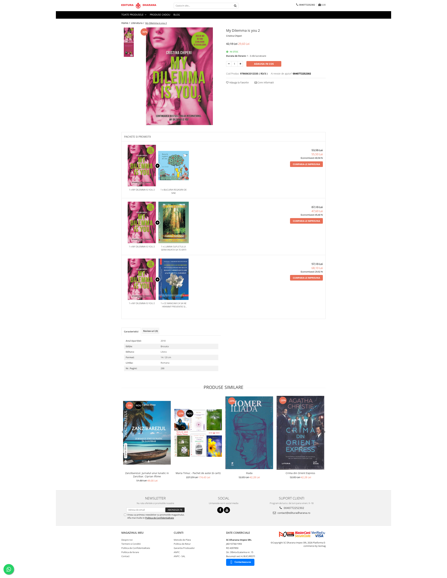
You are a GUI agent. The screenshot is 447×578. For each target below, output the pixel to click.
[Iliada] (249, 432)
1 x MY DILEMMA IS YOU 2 (142, 189)
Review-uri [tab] (150, 331)
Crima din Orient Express (300, 473)
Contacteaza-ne (243, 562)
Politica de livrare (130, 552)
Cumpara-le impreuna (306, 164)
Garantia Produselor (184, 548)
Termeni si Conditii (131, 543)
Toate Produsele (132, 14)
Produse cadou (160, 14)
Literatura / (138, 23)
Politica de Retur (182, 543)
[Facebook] (220, 510)
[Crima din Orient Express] (300, 433)
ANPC (177, 552)
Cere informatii (265, 82)
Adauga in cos (264, 63)
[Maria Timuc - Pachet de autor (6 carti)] (198, 433)
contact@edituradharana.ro (293, 512)
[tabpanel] (179, 76)
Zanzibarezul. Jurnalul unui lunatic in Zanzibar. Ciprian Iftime (147, 474)
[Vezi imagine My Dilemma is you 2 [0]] (129, 35)
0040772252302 (293, 508)
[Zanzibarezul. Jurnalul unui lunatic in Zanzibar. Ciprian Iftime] (147, 433)
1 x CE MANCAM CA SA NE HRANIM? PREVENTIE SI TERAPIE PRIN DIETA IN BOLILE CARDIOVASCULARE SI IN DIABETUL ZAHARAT (173, 305)
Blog (176, 14)
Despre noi (127, 539)
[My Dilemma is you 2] (179, 76)
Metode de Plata (182, 539)
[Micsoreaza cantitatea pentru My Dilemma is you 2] (228, 64)
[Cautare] (235, 6)
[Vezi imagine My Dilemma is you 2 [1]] (129, 49)
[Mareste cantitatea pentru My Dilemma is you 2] (240, 64)
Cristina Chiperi (234, 35)
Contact (125, 556)
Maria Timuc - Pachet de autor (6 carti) (198, 473)
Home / (125, 23)
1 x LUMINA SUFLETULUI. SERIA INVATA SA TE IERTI (173, 248)
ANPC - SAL (179, 556)
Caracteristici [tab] (131, 331)
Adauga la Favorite (239, 82)
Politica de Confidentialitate (159, 517)
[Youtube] (227, 510)
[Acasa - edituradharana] (138, 6)
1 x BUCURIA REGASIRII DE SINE (173, 191)
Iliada (249, 473)
